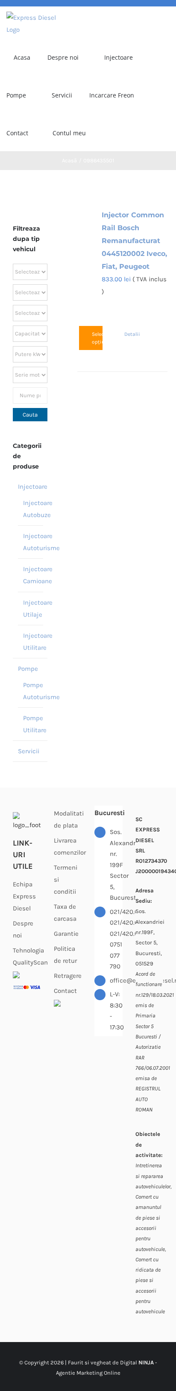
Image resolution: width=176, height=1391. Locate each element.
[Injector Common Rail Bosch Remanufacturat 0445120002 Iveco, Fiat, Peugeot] (87, 215)
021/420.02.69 (116, 933)
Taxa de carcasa (65, 912)
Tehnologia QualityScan (27, 956)
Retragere (68, 976)
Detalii (129, 334)
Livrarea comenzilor (68, 846)
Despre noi (23, 929)
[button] (139, 132)
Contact (65, 991)
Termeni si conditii (65, 879)
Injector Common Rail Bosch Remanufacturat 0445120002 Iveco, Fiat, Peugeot (134, 241)
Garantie (66, 933)
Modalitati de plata (68, 819)
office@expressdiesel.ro (116, 980)
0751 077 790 (116, 955)
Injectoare (32, 486)
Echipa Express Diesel (24, 896)
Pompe (28, 669)
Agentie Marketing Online (88, 1373)
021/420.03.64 (116, 922)
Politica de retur (65, 955)
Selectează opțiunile (97, 338)
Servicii (28, 751)
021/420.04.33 (116, 912)
